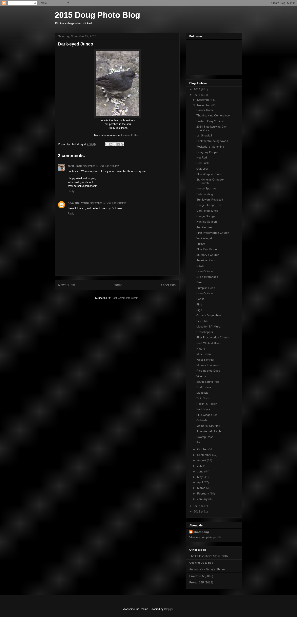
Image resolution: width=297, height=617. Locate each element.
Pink (199, 304)
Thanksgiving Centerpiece (213, 115)
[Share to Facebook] (118, 144)
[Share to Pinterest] (122, 144)
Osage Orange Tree (209, 205)
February (203, 493)
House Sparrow (206, 188)
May (200, 477)
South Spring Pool (207, 381)
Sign (199, 310)
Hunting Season (206, 221)
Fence (200, 298)
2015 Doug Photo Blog (97, 15)
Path (199, 442)
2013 (197, 505)
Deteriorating (204, 194)
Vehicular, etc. (205, 238)
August (202, 460)
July (200, 465)
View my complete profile (205, 537)
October (202, 449)
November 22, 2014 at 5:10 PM (108, 202)
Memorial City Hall (208, 425)
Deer (199, 282)
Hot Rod (201, 157)
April (200, 482)
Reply (71, 191)
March (201, 487)
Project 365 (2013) (201, 582)
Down (200, 265)
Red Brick (202, 163)
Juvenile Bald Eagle (208, 431)
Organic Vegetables (208, 315)
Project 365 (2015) (201, 576)
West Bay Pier (205, 359)
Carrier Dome (205, 110)
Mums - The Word (208, 365)
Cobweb (201, 420)
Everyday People (207, 152)
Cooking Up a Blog (201, 562)
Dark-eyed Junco (207, 210)
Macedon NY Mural (208, 326)
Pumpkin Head (205, 287)
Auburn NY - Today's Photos (207, 569)
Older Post (168, 285)
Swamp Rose (204, 436)
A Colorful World (78, 202)
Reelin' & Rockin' (207, 403)
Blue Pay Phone (206, 249)
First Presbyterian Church (212, 232)
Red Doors (203, 409)
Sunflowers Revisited (209, 199)
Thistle (200, 243)
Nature (200, 348)
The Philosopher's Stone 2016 (208, 556)
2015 (197, 89)
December (204, 99)
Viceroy (201, 376)
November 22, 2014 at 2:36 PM (101, 165)
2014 (197, 94)
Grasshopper (204, 332)
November (204, 105)
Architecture (204, 227)
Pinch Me (202, 321)
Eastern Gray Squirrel (210, 121)
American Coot (205, 260)
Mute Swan (203, 354)
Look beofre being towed (212, 141)
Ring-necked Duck (208, 370)
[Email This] (107, 144)
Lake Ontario (204, 271)
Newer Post (66, 285)
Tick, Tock (202, 398)
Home (118, 285)
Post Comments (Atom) (125, 297)
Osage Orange (205, 216)
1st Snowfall (204, 135)
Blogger (168, 609)
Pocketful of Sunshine (210, 146)
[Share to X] (115, 144)
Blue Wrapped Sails (208, 174)
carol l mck (75, 165)
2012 (197, 511)
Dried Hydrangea (207, 276)
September (204, 454)
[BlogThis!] (111, 144)
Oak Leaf (202, 168)
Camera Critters (130, 135)
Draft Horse (203, 387)
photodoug (201, 532)
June (200, 471)
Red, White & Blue (208, 343)
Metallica (202, 392)
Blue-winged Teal (207, 414)
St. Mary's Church (207, 254)
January (202, 499)
